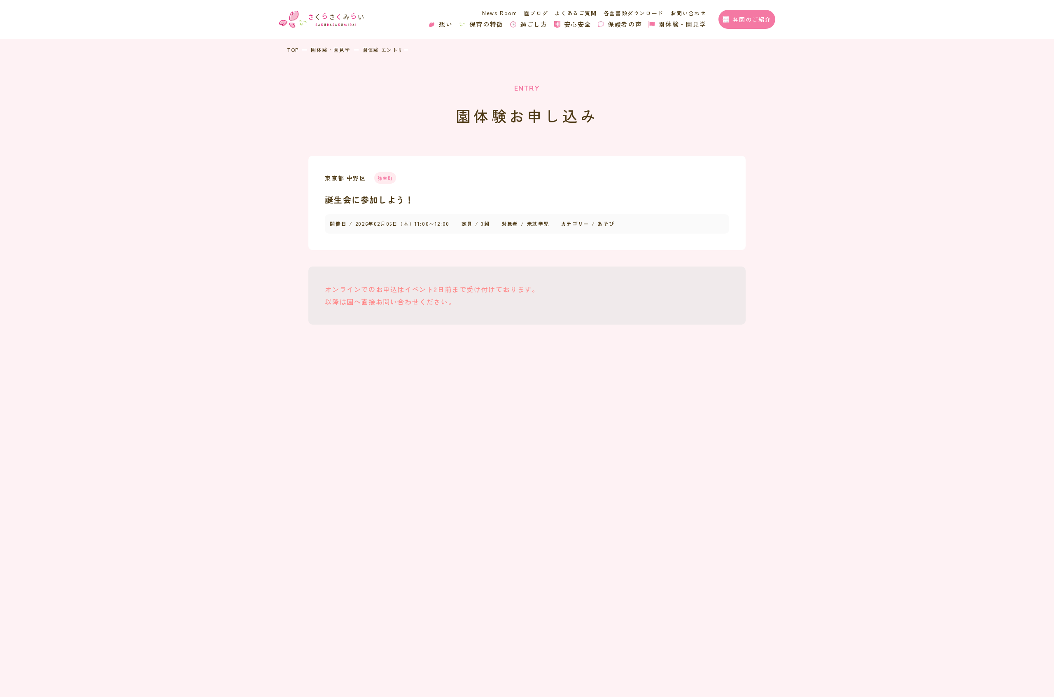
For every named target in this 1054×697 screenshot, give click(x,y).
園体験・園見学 (682, 24)
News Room (499, 13)
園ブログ (536, 13)
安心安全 (577, 24)
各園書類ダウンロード (634, 13)
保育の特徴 (486, 24)
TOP (293, 49)
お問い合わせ (688, 13)
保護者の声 (625, 24)
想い (445, 24)
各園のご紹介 (751, 19)
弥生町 (385, 178)
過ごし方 (533, 24)
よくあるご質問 (576, 13)
